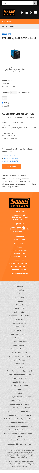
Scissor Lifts (19, 312)
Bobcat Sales (19, 253)
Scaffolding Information (19, 263)
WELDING (6, 34)
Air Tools (19, 305)
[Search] (35, 3)
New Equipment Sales (19, 257)
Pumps (19, 389)
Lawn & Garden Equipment (19, 334)
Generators (19, 308)
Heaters (19, 286)
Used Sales (19, 260)
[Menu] (35, 12)
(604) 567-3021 (20, 231)
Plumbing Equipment (19, 386)
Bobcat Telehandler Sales (19, 430)
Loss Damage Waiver (19, 273)
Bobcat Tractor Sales (19, 440)
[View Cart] (22, 12)
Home (19, 247)
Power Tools (19, 330)
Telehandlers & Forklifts (19, 316)
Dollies (19, 393)
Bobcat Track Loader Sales (19, 411)
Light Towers (19, 360)
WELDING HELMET (11, 158)
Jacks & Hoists (19, 345)
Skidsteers (19, 338)
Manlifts (19, 319)
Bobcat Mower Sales (19, 422)
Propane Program (19, 270)
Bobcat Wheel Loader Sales (19, 415)
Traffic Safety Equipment (19, 356)
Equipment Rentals (19, 250)
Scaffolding (19, 290)
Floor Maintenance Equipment (19, 371)
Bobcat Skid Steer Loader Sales (19, 408)
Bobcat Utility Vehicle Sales (19, 444)
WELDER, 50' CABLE (12, 156)
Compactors (19, 301)
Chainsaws (19, 363)
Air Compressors (19, 323)
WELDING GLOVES (11, 161)
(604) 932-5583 (20, 220)
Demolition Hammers (19, 349)
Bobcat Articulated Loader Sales (19, 426)
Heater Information (19, 266)
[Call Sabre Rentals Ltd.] (27, 12)
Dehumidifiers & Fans (19, 382)
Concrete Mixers (19, 378)
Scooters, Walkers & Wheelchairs (19, 397)
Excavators (19, 297)
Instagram (20, 239)
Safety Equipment (19, 352)
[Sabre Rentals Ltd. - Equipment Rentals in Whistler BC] (9, 16)
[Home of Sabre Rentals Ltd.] (19, 208)
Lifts (19, 293)
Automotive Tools (19, 341)
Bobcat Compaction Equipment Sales (19, 419)
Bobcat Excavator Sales (19, 404)
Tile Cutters (19, 367)
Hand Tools (19, 327)
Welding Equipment (19, 400)
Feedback (20, 243)
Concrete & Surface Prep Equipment (19, 375)
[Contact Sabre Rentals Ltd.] (31, 12)
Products (7, 21)
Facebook (20, 236)
